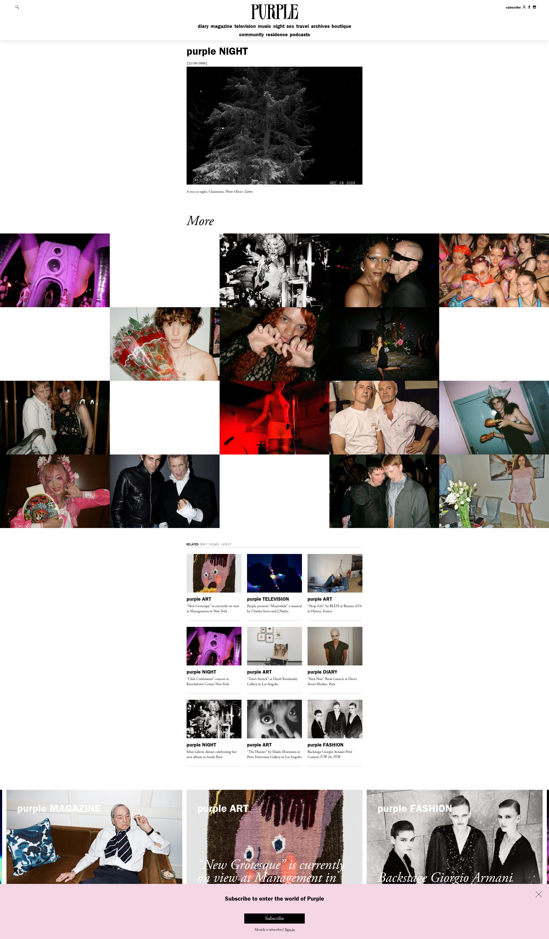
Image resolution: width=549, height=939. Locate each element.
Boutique (341, 26)
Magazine (221, 26)
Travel (302, 26)
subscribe (513, 7)
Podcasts (300, 34)
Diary (203, 26)
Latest (226, 544)
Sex (290, 26)
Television (245, 26)
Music (264, 26)
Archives (320, 26)
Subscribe (274, 918)
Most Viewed (209, 544)
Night (279, 26)
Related (193, 544)
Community (251, 34)
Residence (277, 34)
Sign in (290, 929)
